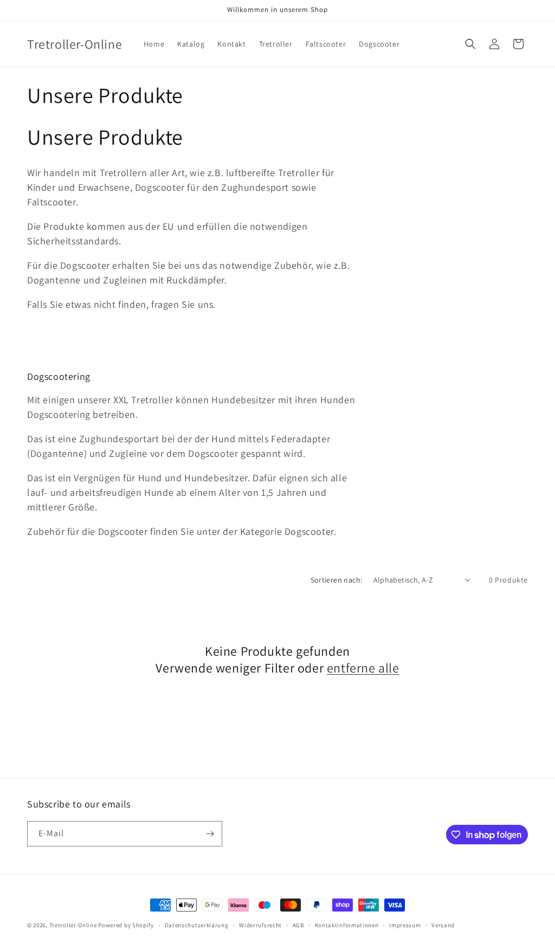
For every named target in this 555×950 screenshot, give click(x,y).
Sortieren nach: (337, 580)
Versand (443, 925)
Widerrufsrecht (260, 925)
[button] (470, 44)
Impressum (405, 925)
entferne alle (363, 668)
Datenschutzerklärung (197, 925)
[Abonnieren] (210, 833)
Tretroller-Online (73, 925)
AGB (298, 925)
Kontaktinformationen (347, 925)
